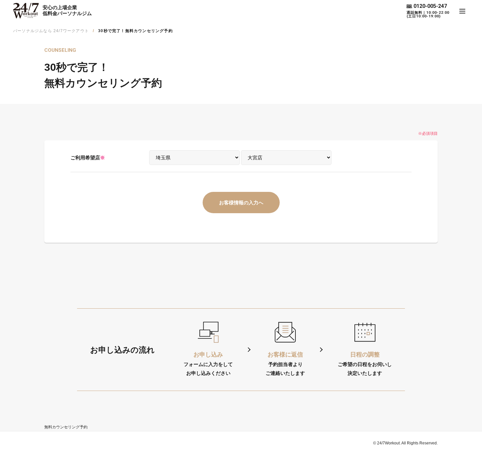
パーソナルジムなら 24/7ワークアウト (51, 31)
